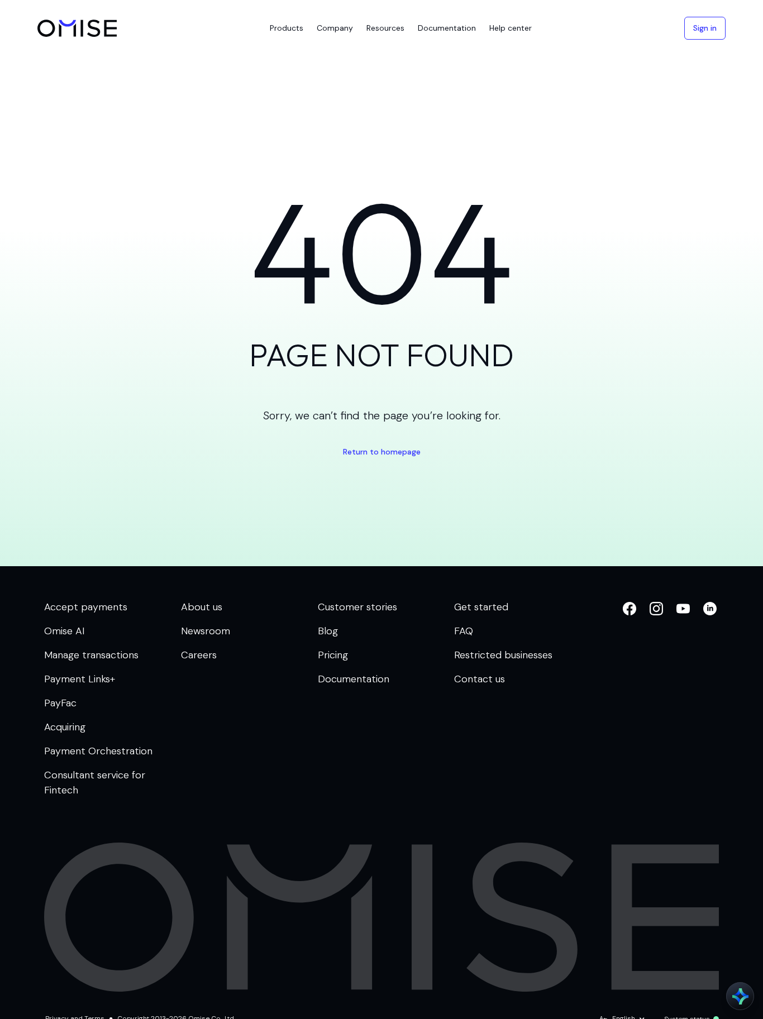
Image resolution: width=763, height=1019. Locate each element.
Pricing (333, 655)
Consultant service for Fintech (94, 782)
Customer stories (357, 607)
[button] (286, 28)
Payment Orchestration (98, 751)
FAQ (463, 631)
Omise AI (64, 631)
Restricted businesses (503, 655)
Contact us (479, 679)
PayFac (60, 703)
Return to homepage (382, 452)
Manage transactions (91, 655)
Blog (328, 631)
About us (201, 607)
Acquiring (64, 727)
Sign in (705, 28)
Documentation (353, 679)
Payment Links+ (79, 679)
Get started (481, 607)
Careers (199, 655)
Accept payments (85, 607)
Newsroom (205, 631)
